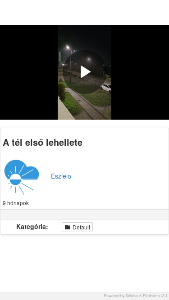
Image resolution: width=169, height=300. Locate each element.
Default (80, 227)
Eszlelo (61, 175)
